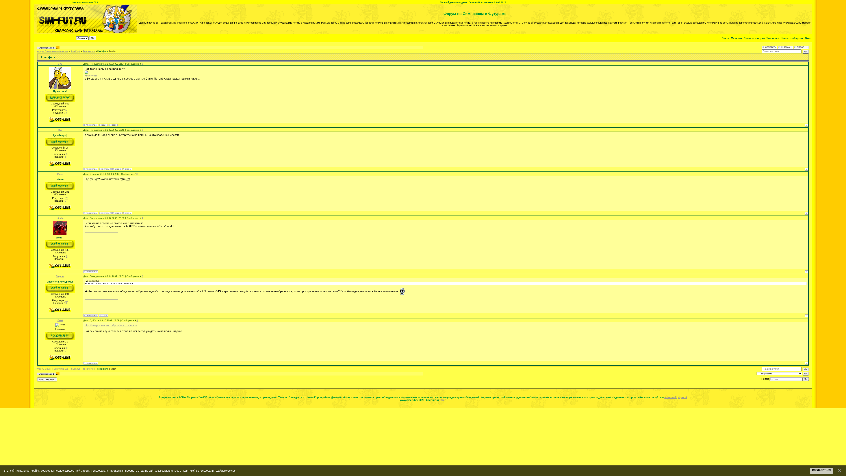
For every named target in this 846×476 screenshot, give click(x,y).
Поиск (725, 38)
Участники (772, 38)
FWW (60, 320)
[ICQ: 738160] (127, 169)
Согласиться (821, 470)
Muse (60, 174)
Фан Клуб (75, 51)
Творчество (89, 51)
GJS (60, 64)
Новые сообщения (792, 38)
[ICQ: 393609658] (103, 315)
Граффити (102, 51)
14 (65, 112)
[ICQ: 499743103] (127, 213)
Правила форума (754, 38)
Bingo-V (60, 276)
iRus (60, 130)
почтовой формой (675, 397)
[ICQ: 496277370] (113, 125)
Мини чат (736, 38)
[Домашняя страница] (103, 125)
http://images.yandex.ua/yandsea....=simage (111, 325)
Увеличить (91, 75)
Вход (808, 38)
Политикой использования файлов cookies (209, 470)
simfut (60, 218)
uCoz (443, 400)
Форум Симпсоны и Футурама (52, 51)
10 (65, 303)
